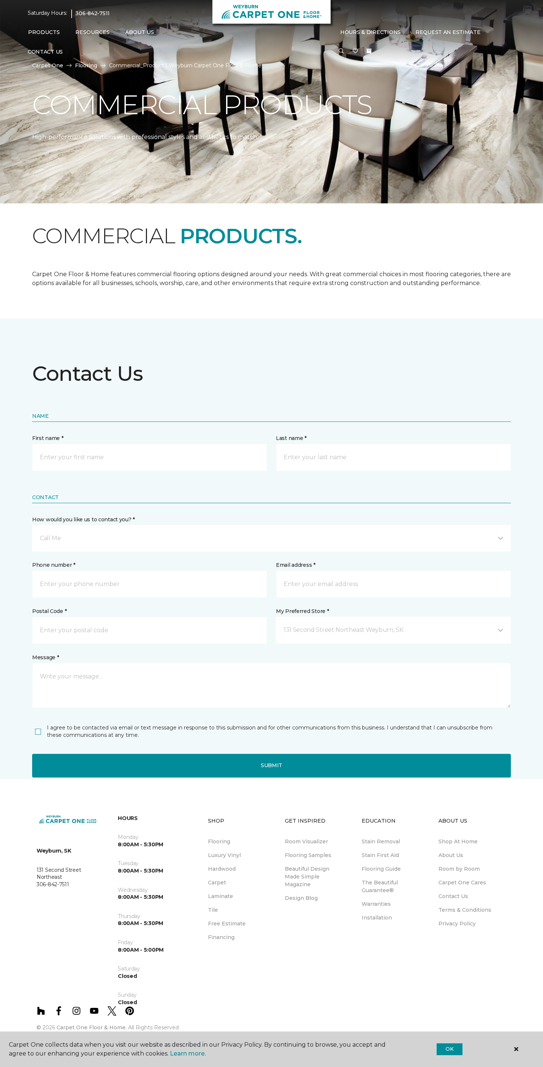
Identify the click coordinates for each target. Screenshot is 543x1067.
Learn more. (188, 1053)
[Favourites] (355, 51)
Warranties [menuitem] (376, 904)
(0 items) (369, 51)
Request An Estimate (448, 32)
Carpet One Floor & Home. (92, 1027)
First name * (48, 438)
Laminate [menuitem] (220, 896)
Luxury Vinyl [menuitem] (224, 855)
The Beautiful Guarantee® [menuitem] (380, 886)
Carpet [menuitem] (217, 882)
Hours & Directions (370, 32)
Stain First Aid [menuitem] (380, 855)
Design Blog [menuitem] (301, 898)
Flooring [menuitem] (219, 841)
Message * (45, 657)
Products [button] (44, 32)
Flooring (86, 65)
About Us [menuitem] (450, 855)
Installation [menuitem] (377, 917)
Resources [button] (92, 32)
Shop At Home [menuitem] (458, 841)
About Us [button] (139, 32)
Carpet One (47, 65)
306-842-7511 (92, 13)
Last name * (291, 438)
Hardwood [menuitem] (222, 869)
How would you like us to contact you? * (83, 519)
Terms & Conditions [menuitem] (464, 910)
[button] (341, 51)
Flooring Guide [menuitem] (381, 869)
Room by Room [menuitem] (459, 869)
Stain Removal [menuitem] (381, 841)
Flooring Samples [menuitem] (308, 855)
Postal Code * (49, 611)
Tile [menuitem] (213, 910)
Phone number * (53, 565)
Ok (449, 1049)
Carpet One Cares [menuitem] (462, 882)
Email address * (295, 565)
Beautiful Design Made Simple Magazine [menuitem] (307, 877)
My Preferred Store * (302, 611)
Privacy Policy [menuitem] (457, 923)
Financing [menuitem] (221, 937)
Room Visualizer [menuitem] (306, 841)
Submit (271, 765)
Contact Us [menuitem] (45, 51)
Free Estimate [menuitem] (227, 923)
